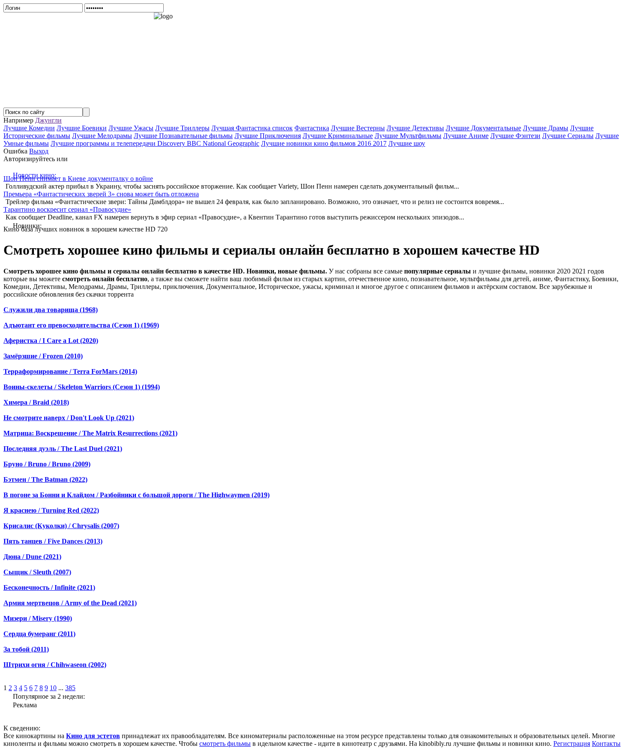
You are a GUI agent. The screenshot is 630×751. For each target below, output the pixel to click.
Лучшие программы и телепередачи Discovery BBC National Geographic (155, 143)
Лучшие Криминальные (338, 135)
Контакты (606, 743)
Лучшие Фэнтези (515, 135)
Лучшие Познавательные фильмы (183, 135)
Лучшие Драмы (545, 128)
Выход (38, 151)
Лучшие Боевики (82, 128)
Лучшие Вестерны (358, 128)
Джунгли (48, 120)
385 (70, 687)
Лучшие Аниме (466, 135)
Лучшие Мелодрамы (102, 135)
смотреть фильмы (225, 743)
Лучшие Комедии (29, 128)
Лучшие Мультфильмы (408, 135)
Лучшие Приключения (267, 135)
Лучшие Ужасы (130, 128)
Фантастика (311, 128)
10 (53, 687)
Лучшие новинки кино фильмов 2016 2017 (324, 143)
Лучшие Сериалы (568, 135)
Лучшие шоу (406, 143)
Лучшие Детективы (415, 128)
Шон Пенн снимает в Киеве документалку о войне (78, 178)
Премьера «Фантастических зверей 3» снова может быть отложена (101, 194)
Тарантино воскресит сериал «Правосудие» (67, 209)
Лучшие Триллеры (182, 128)
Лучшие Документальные (483, 128)
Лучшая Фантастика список (252, 128)
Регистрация (571, 743)
